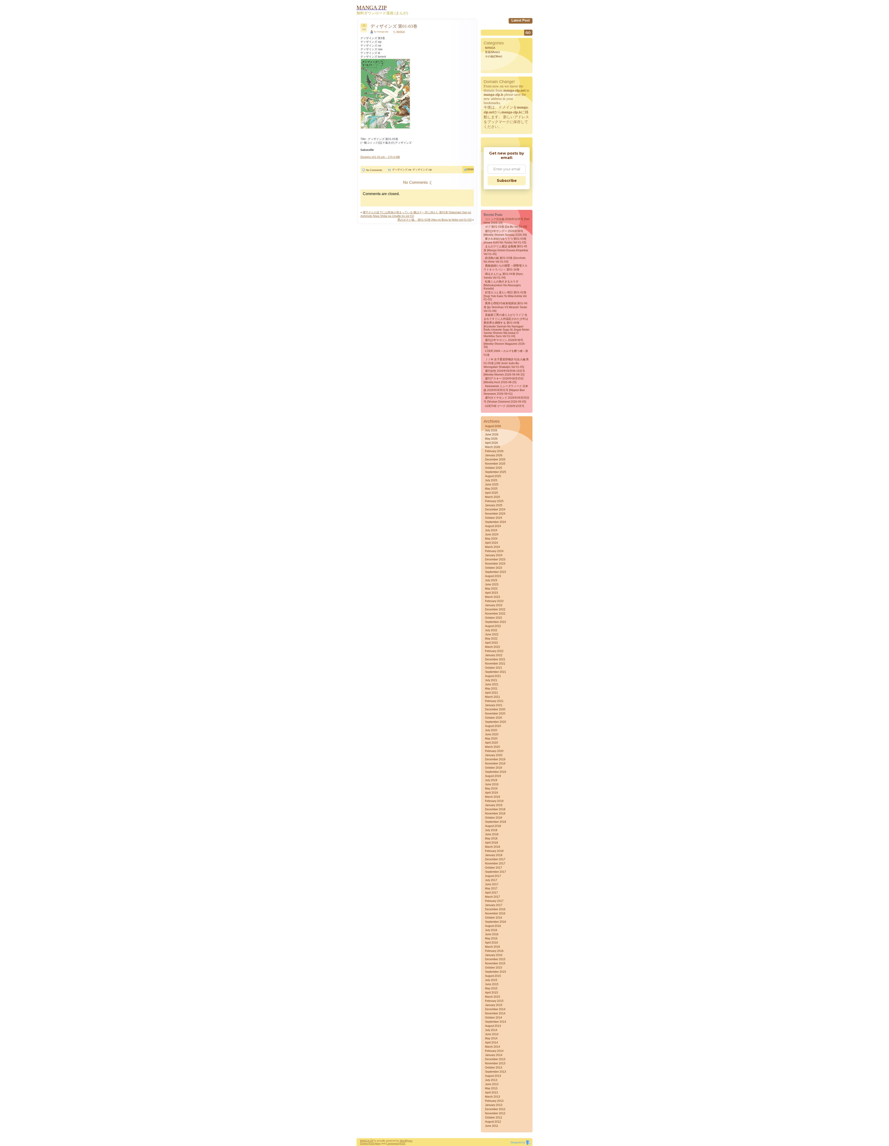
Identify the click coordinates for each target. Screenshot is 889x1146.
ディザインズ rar (401, 169)
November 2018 (495, 813)
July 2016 (491, 930)
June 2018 (491, 834)
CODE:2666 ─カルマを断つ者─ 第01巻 (506, 353)
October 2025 (493, 467)
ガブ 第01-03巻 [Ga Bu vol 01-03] (506, 226)
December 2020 (495, 709)
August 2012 (493, 1121)
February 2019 (494, 801)
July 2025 (491, 480)
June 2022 (491, 634)
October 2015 (493, 967)
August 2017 (493, 876)
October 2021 (493, 667)
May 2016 (491, 938)
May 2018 (491, 838)
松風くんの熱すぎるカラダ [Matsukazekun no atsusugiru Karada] (502, 285)
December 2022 (495, 609)
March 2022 (492, 647)
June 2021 (491, 684)
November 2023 (495, 563)
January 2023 (493, 605)
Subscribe (507, 180)
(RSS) (371, 1143)
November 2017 (495, 863)
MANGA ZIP (367, 1140)
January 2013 (493, 1105)
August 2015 (493, 976)
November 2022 (495, 613)
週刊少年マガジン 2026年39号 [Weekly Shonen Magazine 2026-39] (505, 344)
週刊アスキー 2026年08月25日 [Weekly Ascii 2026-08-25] (504, 380)
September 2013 (495, 1071)
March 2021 (492, 697)
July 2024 (491, 530)
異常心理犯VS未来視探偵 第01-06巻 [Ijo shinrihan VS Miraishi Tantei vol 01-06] (505, 307)
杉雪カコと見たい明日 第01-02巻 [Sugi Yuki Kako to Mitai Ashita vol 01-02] (505, 296)
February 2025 (494, 501)
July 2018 (491, 830)
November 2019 (495, 763)
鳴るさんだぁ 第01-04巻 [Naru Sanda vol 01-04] (503, 275)
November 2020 (495, 713)
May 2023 (491, 588)
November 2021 (495, 663)
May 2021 (491, 688)
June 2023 (491, 584)
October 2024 (493, 517)
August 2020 (493, 726)
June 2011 (491, 1125)
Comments (392, 1143)
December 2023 (495, 559)
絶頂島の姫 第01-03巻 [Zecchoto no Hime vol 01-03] (505, 259)
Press (409, 1140)
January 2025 (493, 505)
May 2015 (491, 988)
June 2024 (491, 534)
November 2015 (495, 963)
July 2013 (491, 1080)
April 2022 (491, 642)
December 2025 (495, 459)
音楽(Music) (492, 52)
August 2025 (493, 476)
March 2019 (492, 796)
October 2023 (493, 567)
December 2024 (495, 509)
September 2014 (495, 1021)
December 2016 (495, 909)
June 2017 (491, 884)
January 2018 (493, 855)
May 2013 (491, 1088)
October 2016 (493, 917)
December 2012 (495, 1109)
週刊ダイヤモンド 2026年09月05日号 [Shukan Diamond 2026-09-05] (506, 399)
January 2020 (493, 755)
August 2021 (493, 676)
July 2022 (491, 630)
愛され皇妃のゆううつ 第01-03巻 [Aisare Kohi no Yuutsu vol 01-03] (505, 240)
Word (403, 1140)
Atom (378, 1143)
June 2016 (491, 934)
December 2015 (495, 959)
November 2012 (495, 1113)
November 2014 (495, 1013)
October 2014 (493, 1017)
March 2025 (492, 497)
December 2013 (495, 1059)
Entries (364, 1143)
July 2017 (491, 880)
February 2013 (494, 1101)
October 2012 (493, 1117)
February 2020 (494, 751)
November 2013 (495, 1063)
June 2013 (491, 1084)
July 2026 (491, 430)
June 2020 (491, 734)
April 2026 (491, 442)
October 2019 (493, 767)
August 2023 (493, 576)
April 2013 (491, 1092)
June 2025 (491, 484)
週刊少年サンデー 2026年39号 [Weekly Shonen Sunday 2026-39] (505, 233)
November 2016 (495, 913)
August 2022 (493, 626)
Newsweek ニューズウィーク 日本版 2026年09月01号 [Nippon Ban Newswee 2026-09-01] (506, 390)
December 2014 (495, 1009)
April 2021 (491, 692)
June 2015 (491, 984)
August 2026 (493, 426)
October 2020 (493, 717)
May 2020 (491, 738)
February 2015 (494, 1001)
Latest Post (520, 20)
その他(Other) (493, 56)
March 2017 (492, 896)
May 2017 (491, 888)
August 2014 (493, 1026)
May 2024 (491, 538)
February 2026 (494, 451)
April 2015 (491, 992)
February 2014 (494, 1051)
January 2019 (493, 805)
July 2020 (491, 730)
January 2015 (493, 1005)
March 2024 (492, 547)
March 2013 (492, 1096)
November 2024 (495, 513)
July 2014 (491, 1030)
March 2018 (492, 846)
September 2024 (495, 522)
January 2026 (493, 455)
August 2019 (493, 776)
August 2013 (493, 1076)
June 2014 (491, 1034)
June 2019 (491, 784)
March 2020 (492, 746)
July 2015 (491, 980)
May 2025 (491, 488)
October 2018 (493, 817)
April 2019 (491, 792)
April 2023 (491, 592)
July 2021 (491, 680)
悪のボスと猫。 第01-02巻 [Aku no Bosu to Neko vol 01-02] (435, 219)
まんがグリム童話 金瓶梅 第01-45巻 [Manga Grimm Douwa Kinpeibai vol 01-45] (506, 250)
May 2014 (491, 1038)
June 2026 (491, 434)
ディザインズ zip (422, 169)
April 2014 (491, 1042)
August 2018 (493, 826)
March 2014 (492, 1046)
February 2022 (494, 651)
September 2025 (495, 472)
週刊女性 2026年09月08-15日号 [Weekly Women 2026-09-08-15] (504, 372)
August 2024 (493, 526)
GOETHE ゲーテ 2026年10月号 (504, 406)
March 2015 (492, 996)
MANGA (400, 31)
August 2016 (493, 926)
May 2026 (491, 438)
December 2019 (495, 759)
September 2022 (495, 622)
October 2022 (493, 617)
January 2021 (493, 705)
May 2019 (491, 788)
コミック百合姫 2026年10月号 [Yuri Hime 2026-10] (506, 220)
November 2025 (495, 463)
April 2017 (491, 892)
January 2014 (493, 1055)
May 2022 (491, 638)
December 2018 (495, 809)
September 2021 (495, 672)
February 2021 (494, 701)
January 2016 (493, 955)
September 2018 (495, 821)
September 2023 (495, 572)
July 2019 (491, 780)
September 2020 (495, 722)
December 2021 (495, 659)
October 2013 (493, 1067)
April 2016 (491, 942)
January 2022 (493, 655)
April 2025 (491, 492)
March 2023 (492, 597)
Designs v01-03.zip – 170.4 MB (380, 157)
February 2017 (494, 901)
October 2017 (493, 867)
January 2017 (493, 905)
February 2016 (494, 951)
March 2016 (492, 946)
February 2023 (494, 601)
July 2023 (491, 580)
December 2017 (495, 859)
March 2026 (492, 447)
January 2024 (493, 555)
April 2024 (491, 542)
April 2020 (491, 742)
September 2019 (495, 771)
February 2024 (494, 551)
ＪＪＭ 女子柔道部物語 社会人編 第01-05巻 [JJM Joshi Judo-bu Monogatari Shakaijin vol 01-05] (506, 363)
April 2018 (491, 842)
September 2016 (495, 921)
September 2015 (495, 971)
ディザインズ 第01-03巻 (393, 26)
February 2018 (494, 851)
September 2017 (495, 871)
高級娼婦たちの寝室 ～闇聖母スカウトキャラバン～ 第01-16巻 (505, 267)
